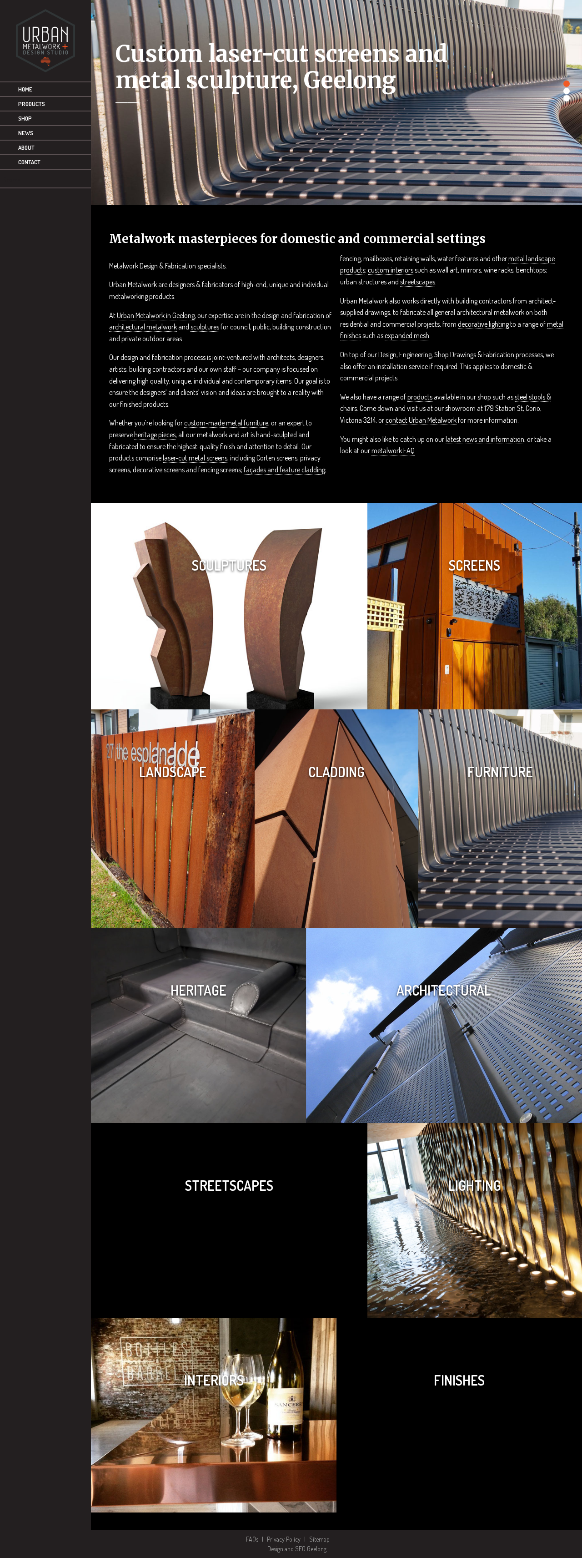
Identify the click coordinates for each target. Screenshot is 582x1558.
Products (31, 103)
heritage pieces (155, 434)
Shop (25, 118)
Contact (29, 162)
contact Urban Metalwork (421, 420)
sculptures (205, 326)
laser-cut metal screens (195, 457)
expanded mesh (407, 335)
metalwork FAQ (393, 450)
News (25, 133)
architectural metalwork (143, 326)
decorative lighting (483, 324)
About (26, 147)
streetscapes (417, 281)
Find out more (229, 663)
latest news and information (485, 439)
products (419, 396)
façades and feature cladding (284, 469)
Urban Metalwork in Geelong (156, 315)
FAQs (252, 1539)
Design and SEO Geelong (297, 1549)
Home (25, 89)
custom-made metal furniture (226, 422)
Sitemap (319, 1539)
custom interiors (390, 269)
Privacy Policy (284, 1539)
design (129, 357)
